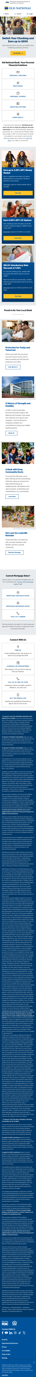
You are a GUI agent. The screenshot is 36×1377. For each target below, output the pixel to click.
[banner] (18, 8)
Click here (6, 184)
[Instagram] (15, 1332)
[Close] (34, 1362)
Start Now (18, 296)
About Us (11, 433)
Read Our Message (14, 552)
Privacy (4, 1347)
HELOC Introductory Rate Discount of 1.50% (15, 266)
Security (4, 1339)
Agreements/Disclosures (10, 1343)
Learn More (18, 238)
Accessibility (6, 1351)
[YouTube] (6, 1332)
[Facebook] (2, 1332)
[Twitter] (24, 1332)
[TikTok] (19, 1332)
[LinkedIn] (10, 1332)
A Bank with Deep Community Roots (14, 470)
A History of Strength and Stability (17, 404)
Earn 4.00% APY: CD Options (17, 220)
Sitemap (4, 1358)
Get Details (17, 53)
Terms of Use (6, 1354)
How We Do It (12, 367)
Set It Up (18, 193)
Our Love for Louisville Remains (16, 534)
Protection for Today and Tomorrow (17, 348)
